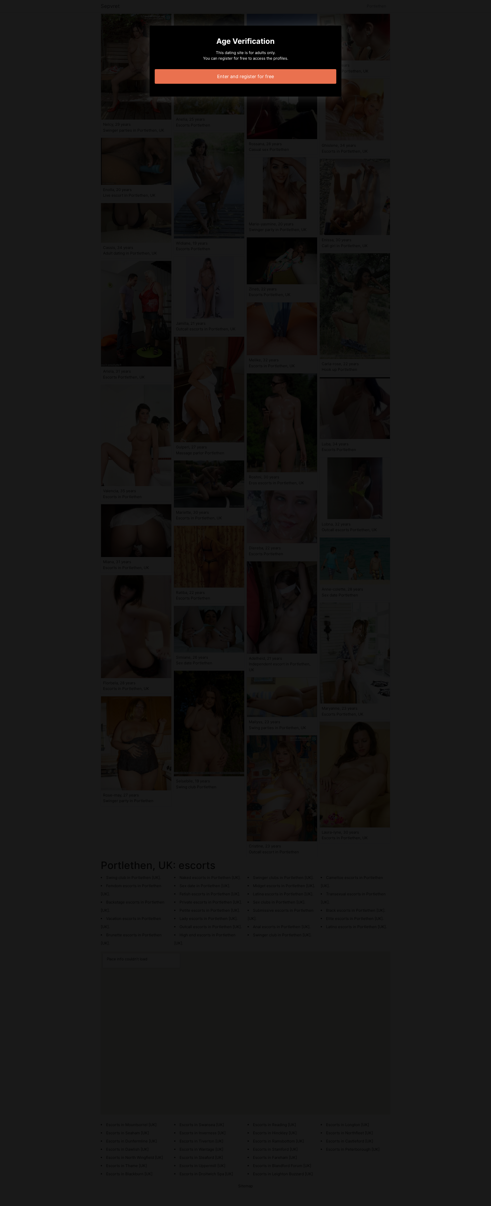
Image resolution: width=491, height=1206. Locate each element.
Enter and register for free (245, 76)
